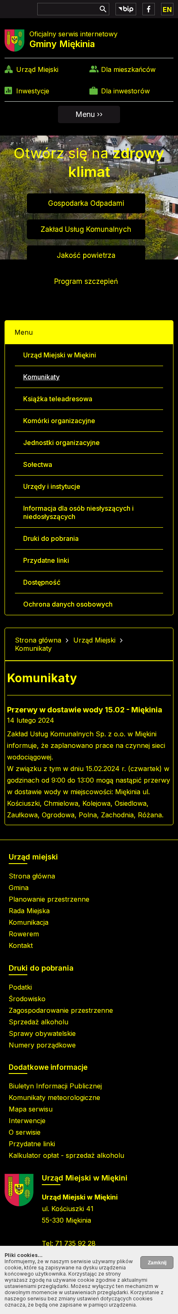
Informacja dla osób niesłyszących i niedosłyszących (78, 512)
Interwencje (27, 1120)
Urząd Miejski (37, 69)
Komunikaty (41, 377)
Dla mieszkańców (128, 69)
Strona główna (38, 640)
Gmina (19, 887)
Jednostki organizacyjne (61, 442)
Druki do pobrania (51, 538)
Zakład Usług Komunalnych (86, 229)
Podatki (20, 987)
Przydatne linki (46, 560)
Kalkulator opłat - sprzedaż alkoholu (66, 1155)
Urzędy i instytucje (51, 486)
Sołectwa (37, 464)
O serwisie (25, 1132)
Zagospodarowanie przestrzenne (61, 1010)
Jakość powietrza (86, 255)
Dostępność (41, 582)
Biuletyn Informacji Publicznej (55, 1086)
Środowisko (27, 999)
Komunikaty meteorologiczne (54, 1097)
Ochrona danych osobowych (68, 604)
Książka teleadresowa (57, 399)
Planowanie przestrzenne (49, 899)
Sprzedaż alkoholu (38, 1022)
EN (167, 9)
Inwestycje (32, 91)
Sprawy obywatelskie (42, 1033)
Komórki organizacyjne (59, 421)
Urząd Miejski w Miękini (59, 355)
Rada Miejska (29, 911)
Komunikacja (28, 922)
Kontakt (21, 945)
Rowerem (24, 934)
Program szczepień (86, 281)
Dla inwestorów (125, 91)
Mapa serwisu (31, 1109)
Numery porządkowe (42, 1045)
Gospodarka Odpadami (86, 203)
